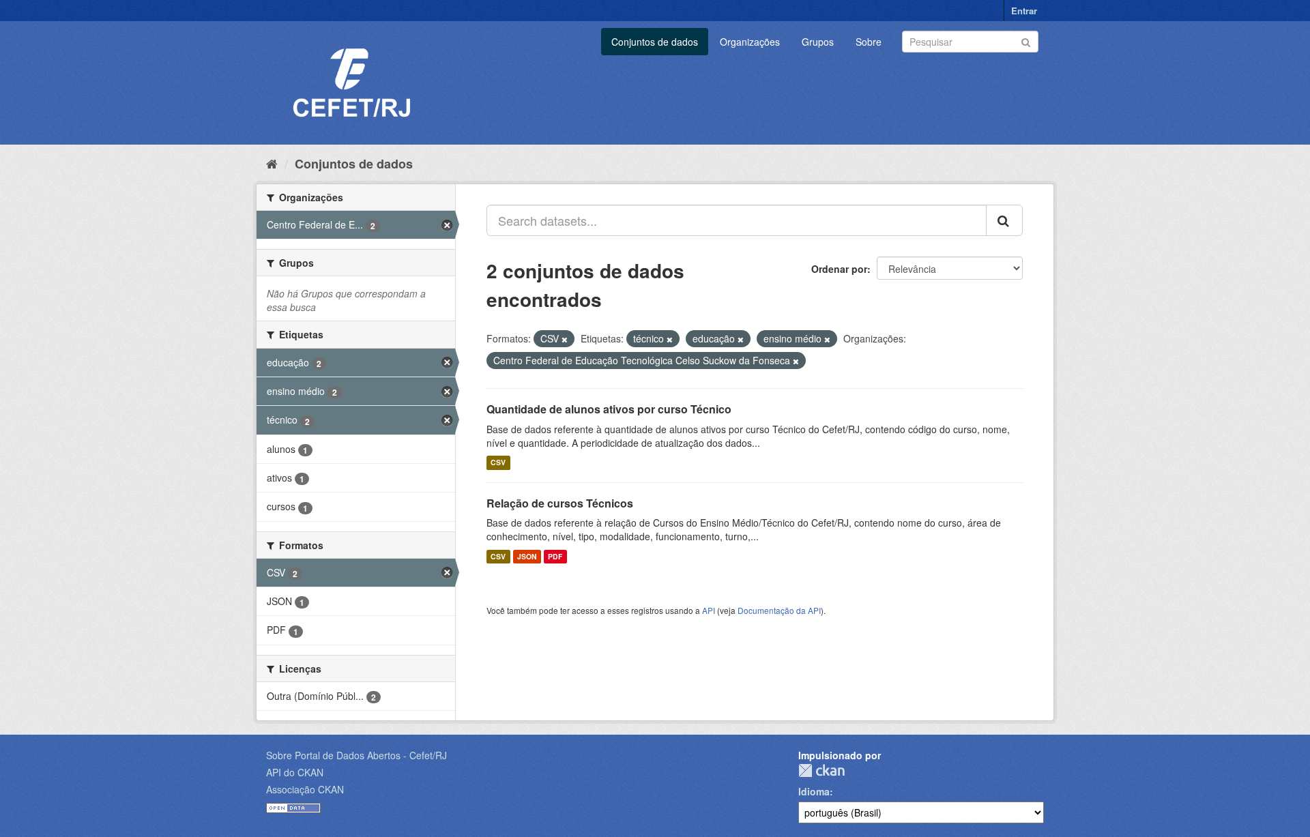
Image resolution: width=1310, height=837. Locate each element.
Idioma (814, 791)
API (708, 610)
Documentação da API (779, 610)
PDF (555, 556)
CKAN (821, 770)
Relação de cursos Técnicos (559, 503)
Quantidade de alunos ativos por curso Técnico (608, 409)
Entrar (1024, 10)
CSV (498, 463)
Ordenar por (839, 269)
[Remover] (565, 339)
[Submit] (1026, 40)
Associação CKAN (305, 789)
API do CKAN (294, 772)
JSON (527, 556)
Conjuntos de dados (654, 41)
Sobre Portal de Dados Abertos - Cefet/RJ (356, 755)
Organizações (750, 41)
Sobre (869, 41)
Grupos (818, 41)
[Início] (272, 163)
